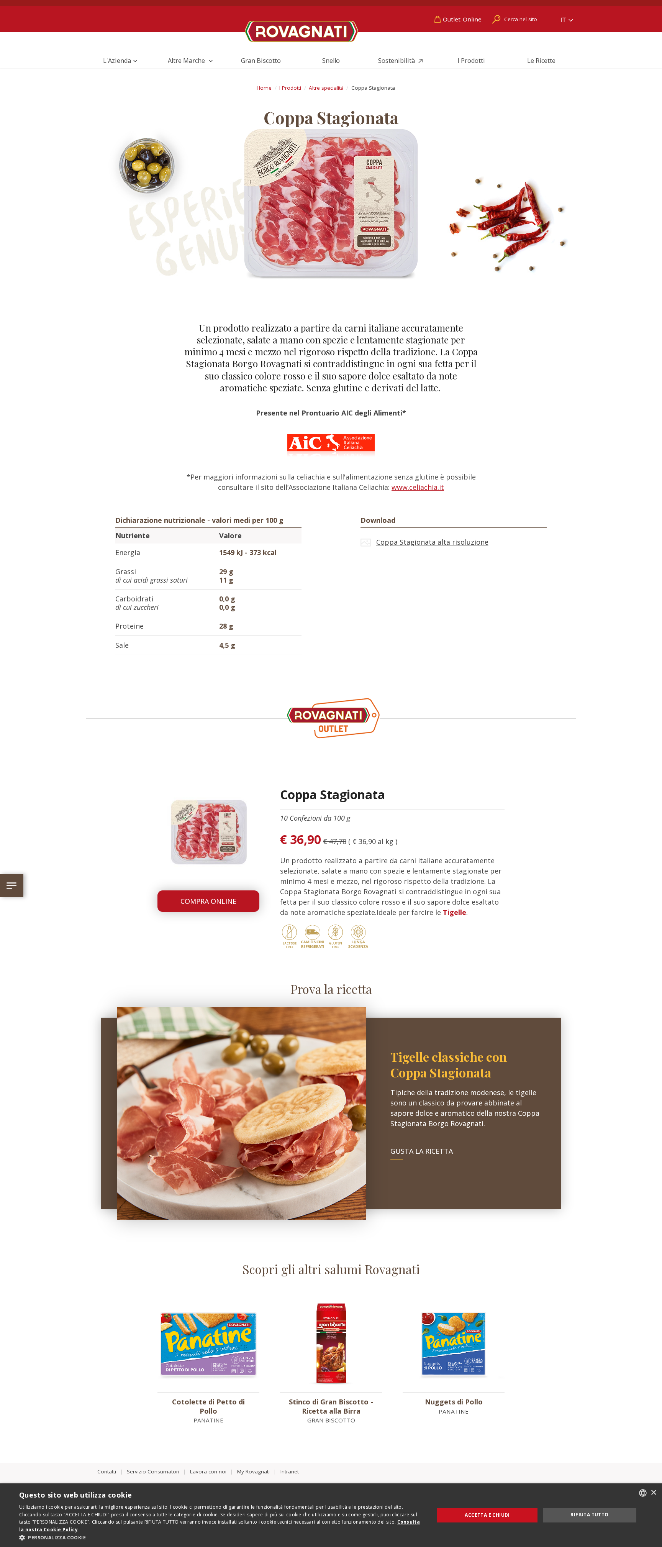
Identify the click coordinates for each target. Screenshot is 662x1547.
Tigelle (454, 912)
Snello (331, 60)
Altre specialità (326, 87)
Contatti (106, 1471)
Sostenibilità (397, 60)
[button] (220, 1537)
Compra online (208, 901)
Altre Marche (187, 60)
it (564, 19)
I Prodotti (471, 60)
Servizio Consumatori (153, 1471)
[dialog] (331, 1515)
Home (264, 87)
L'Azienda (117, 60)
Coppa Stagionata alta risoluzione (432, 542)
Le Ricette (541, 60)
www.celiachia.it (418, 487)
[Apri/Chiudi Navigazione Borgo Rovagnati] (11, 885)
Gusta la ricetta (421, 1151)
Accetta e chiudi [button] (487, 1515)
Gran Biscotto (261, 60)
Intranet (289, 1471)
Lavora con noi (208, 1471)
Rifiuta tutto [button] (589, 1514)
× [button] (653, 1493)
